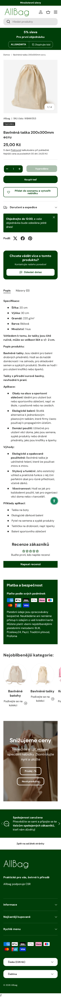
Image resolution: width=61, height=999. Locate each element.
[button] (54, 501)
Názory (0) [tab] (22, 290)
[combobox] (30, 21)
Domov (6, 55)
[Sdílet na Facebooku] (22, 238)
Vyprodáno (41, 168)
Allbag (6, 118)
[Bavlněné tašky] (42, 674)
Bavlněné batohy (15, 693)
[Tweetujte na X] (15, 238)
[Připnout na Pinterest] (30, 238)
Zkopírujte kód (42, 44)
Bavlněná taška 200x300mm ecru (29, 55)
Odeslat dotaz (33, 272)
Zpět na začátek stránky (30, 843)
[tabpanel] (30, 415)
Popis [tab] (7, 290)
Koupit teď (30, 179)
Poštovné (16, 150)
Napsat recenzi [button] (31, 564)
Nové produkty (30, 781)
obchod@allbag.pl (30, 2)
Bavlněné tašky (42, 691)
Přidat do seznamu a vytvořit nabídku (33, 192)
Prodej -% (30, 771)
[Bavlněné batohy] (15, 674)
